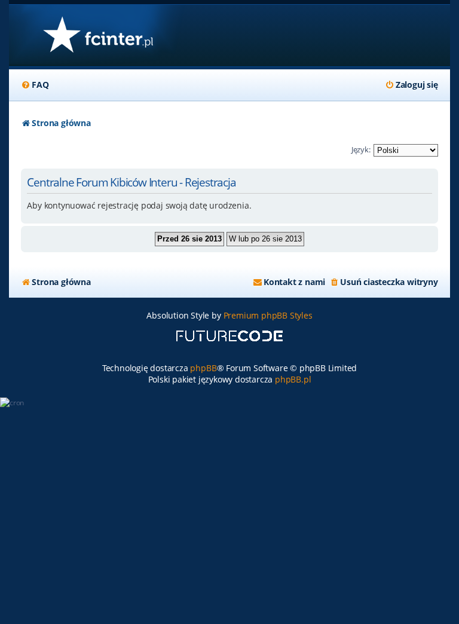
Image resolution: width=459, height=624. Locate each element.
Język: (361, 149)
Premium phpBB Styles (268, 315)
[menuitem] (34, 84)
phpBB (203, 368)
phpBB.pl (293, 379)
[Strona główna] (97, 35)
